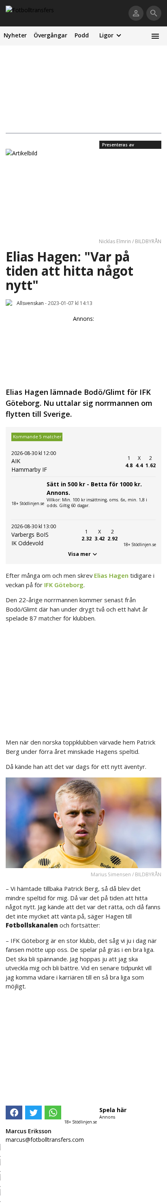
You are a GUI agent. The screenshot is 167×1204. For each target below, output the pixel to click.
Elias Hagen (111, 575)
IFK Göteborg (64, 585)
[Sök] (153, 13)
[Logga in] (135, 13)
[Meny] (155, 36)
